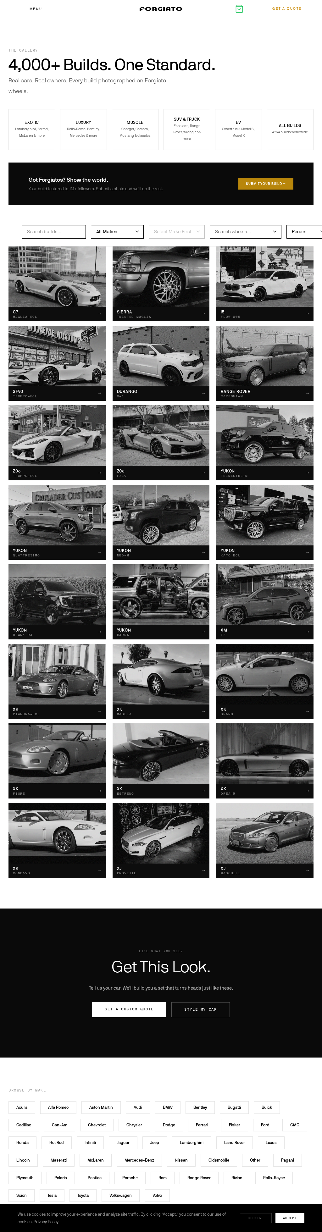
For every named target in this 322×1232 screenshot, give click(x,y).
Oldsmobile (218, 1160)
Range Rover (199, 1177)
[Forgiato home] (161, 8)
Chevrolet (97, 1125)
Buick (267, 1107)
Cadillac (23, 1125)
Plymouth (25, 1177)
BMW (168, 1107)
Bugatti (234, 1107)
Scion (21, 1195)
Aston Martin (101, 1107)
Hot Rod (56, 1142)
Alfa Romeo (58, 1107)
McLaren (95, 1160)
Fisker (234, 1125)
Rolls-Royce (274, 1177)
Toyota (83, 1195)
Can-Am (59, 1125)
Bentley (200, 1107)
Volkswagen (120, 1195)
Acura (21, 1107)
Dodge (169, 1125)
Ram (162, 1177)
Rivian (236, 1177)
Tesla (52, 1195)
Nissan (181, 1160)
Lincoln (23, 1160)
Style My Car (200, 1010)
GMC (294, 1125)
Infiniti (90, 1142)
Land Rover (234, 1142)
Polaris (60, 1177)
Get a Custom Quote (129, 1009)
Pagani (287, 1160)
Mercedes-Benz (139, 1160)
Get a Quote (287, 9)
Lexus (271, 1142)
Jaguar (123, 1142)
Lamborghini (191, 1142)
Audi (138, 1107)
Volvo (157, 1195)
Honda (22, 1142)
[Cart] (239, 9)
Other (255, 1160)
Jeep (154, 1142)
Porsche (130, 1177)
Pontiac (95, 1177)
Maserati (59, 1160)
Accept (290, 1218)
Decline (256, 1218)
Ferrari (202, 1125)
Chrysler (134, 1125)
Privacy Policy (46, 1221)
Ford (265, 1125)
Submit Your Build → (266, 184)
